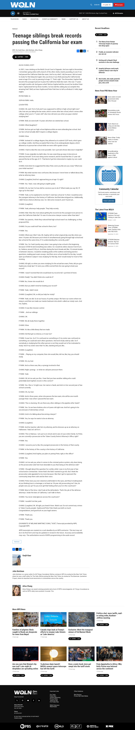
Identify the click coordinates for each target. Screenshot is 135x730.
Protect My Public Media (81, 696)
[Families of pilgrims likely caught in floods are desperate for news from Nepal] (25, 619)
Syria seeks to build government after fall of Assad (114, 99)
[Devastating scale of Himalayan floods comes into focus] (101, 113)
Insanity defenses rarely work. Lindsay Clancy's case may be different (109, 70)
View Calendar (108, 201)
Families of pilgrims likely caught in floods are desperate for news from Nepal (24, 632)
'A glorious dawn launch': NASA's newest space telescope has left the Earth (53, 666)
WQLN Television (54, 705)
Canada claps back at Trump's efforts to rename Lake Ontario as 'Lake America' (52, 632)
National (14, 29)
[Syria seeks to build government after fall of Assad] (101, 100)
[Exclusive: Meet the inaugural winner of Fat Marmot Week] (81, 619)
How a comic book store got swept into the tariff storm (79, 665)
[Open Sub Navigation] (20, 19)
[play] (12, 13)
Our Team (53, 694)
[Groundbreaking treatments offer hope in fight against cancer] (101, 154)
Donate (120, 5)
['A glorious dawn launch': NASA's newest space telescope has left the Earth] (53, 654)
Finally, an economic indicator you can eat (109, 53)
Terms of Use (54, 700)
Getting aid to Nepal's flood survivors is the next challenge (109, 61)
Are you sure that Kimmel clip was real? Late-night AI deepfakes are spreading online (25, 666)
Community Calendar (109, 189)
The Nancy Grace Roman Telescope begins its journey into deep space (108, 44)
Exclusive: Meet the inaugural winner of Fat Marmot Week (80, 631)
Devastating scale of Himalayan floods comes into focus (114, 112)
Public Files (53, 696)
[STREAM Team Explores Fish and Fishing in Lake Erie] (101, 216)
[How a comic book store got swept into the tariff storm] (81, 654)
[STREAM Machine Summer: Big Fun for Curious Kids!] (101, 243)
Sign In (96, 5)
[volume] (18, 13)
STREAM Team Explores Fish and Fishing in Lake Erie (114, 215)
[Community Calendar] (109, 175)
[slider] (21, 13)
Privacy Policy (54, 699)
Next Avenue (77, 694)
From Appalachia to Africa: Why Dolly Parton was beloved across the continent (109, 666)
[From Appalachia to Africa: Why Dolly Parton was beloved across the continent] (109, 654)
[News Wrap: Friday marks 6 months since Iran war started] (101, 140)
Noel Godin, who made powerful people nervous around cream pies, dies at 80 (109, 81)
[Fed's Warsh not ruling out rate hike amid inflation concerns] (101, 127)
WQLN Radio (53, 706)
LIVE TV (108, 5)
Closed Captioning (55, 697)
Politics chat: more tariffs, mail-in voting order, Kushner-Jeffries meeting (109, 615)
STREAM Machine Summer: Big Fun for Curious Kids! (113, 242)
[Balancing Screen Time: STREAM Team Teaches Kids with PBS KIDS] (101, 228)
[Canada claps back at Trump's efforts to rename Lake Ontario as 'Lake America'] (53, 619)
